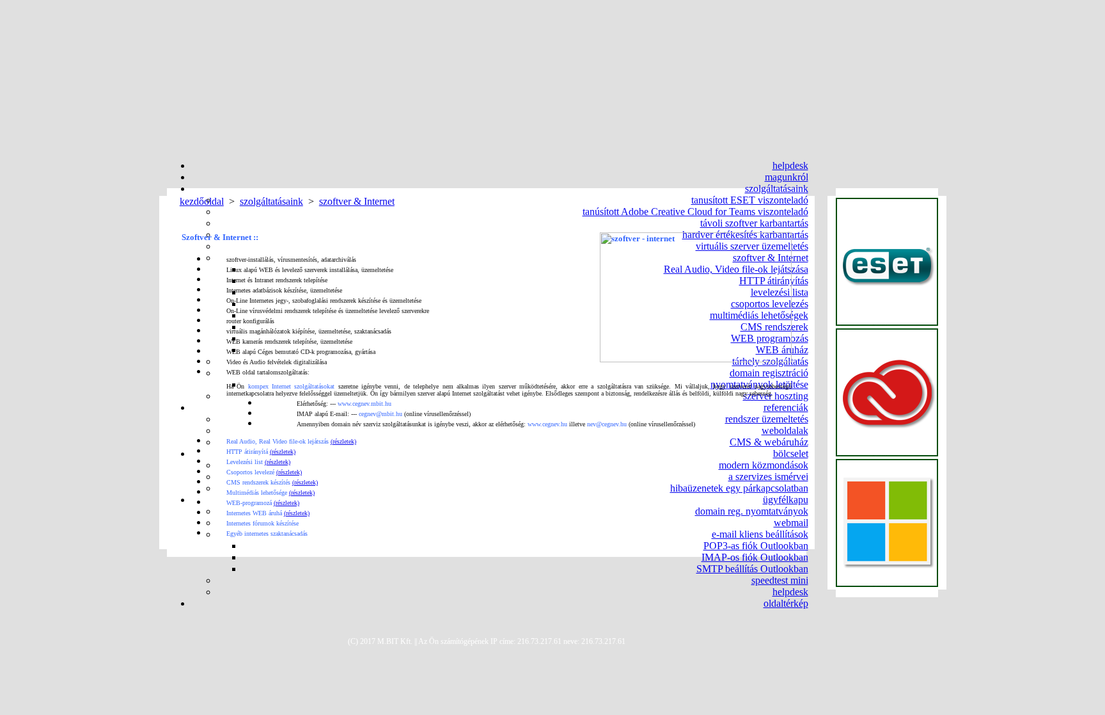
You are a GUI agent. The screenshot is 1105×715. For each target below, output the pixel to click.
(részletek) (343, 441)
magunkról (786, 177)
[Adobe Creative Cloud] (887, 392)
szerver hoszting (775, 395)
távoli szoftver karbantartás (754, 223)
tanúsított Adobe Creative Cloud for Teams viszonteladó (695, 211)
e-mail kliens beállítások (760, 534)
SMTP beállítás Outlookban (752, 568)
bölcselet (790, 453)
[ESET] (887, 262)
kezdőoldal (202, 201)
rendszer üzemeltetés (766, 419)
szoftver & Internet (357, 201)
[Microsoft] (887, 523)
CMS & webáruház (769, 442)
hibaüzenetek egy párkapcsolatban (739, 488)
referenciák (786, 407)
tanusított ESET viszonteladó (749, 200)
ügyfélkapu (785, 499)
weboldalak (785, 430)
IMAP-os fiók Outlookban (754, 557)
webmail (791, 522)
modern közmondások (763, 465)
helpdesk (790, 165)
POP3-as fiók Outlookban (755, 545)
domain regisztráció (769, 372)
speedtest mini (779, 580)
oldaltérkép (786, 603)
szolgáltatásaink (776, 188)
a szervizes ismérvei (768, 476)
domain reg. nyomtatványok (751, 511)
